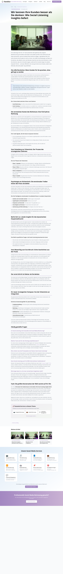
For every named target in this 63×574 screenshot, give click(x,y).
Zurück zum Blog (15, 422)
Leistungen (25, 1)
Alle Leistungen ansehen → (31, 416)
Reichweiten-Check (56, 1)
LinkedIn (40, 1)
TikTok (49, 363)
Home (12, 6)
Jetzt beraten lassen (31, 501)
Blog (44, 1)
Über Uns (49, 1)
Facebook (35, 1)
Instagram (30, 1)
